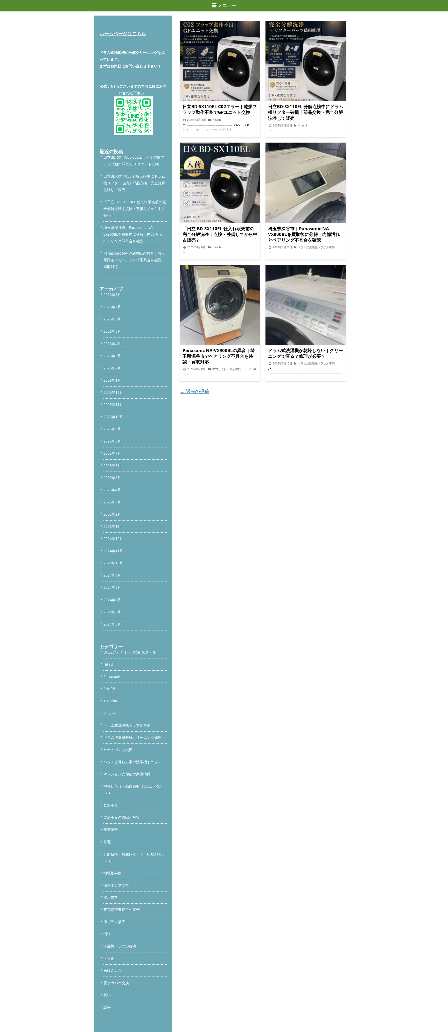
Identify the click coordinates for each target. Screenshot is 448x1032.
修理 (107, 841)
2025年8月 (112, 441)
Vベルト (109, 713)
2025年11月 (113, 404)
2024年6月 (112, 611)
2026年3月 (112, 355)
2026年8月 (112, 294)
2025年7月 (112, 453)
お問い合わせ (136, 66)
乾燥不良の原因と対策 (121, 817)
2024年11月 (113, 550)
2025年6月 (112, 465)
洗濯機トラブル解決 (119, 946)
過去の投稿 (194, 391)
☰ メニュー (224, 5)
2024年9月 (112, 575)
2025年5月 (112, 477)
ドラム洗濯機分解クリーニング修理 (132, 737)
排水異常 (110, 897)
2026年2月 (112, 368)
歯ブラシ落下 (114, 921)
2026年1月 (112, 380)
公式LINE (108, 86)
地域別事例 (112, 872)
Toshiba (110, 700)
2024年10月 (113, 562)
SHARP (109, 688)
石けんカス (112, 970)
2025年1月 (112, 526)
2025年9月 (112, 428)
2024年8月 (112, 587)
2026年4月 (112, 343)
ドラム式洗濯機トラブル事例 (127, 725)
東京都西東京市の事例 (121, 909)
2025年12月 (113, 392)
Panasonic (112, 676)
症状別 (108, 958)
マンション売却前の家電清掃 (127, 773)
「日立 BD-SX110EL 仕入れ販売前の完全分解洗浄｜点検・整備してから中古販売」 (134, 208)
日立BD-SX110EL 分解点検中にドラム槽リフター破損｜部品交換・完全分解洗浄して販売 (134, 183)
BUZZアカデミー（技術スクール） (131, 652)
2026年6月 (112, 319)
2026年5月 (112, 331)
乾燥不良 (110, 805)
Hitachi (109, 664)
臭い (107, 994)
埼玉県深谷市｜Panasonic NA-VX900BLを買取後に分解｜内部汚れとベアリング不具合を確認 (134, 234)
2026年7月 (112, 306)
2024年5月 (112, 624)
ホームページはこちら (123, 33)
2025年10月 (113, 416)
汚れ (107, 933)
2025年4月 (112, 489)
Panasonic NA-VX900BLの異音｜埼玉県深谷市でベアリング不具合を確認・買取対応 (134, 260)
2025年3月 (112, 502)
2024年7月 (112, 599)
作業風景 (110, 829)
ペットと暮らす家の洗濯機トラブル (132, 761)
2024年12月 (113, 538)
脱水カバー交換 (116, 982)
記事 (107, 1007)
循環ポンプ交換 (116, 885)
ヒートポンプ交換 (117, 749)
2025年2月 (112, 514)
